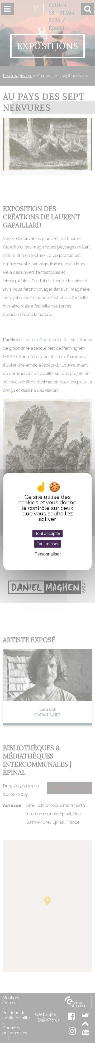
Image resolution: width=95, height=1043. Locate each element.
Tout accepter (47, 533)
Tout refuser (48, 544)
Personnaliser (48, 554)
